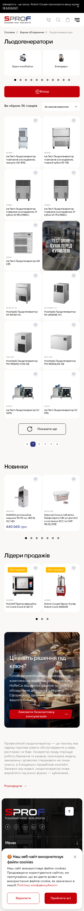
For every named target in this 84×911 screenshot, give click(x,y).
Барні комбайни (22, 66)
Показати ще (47, 429)
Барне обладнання (32, 32)
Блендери (61, 66)
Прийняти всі (61, 898)
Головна (9, 32)
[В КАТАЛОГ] (10, 7)
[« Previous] (27, 444)
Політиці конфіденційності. (37, 885)
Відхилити (23, 898)
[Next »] (57, 444)
